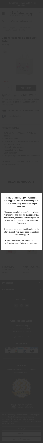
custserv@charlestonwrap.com (25, 243)
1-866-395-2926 (14, 240)
